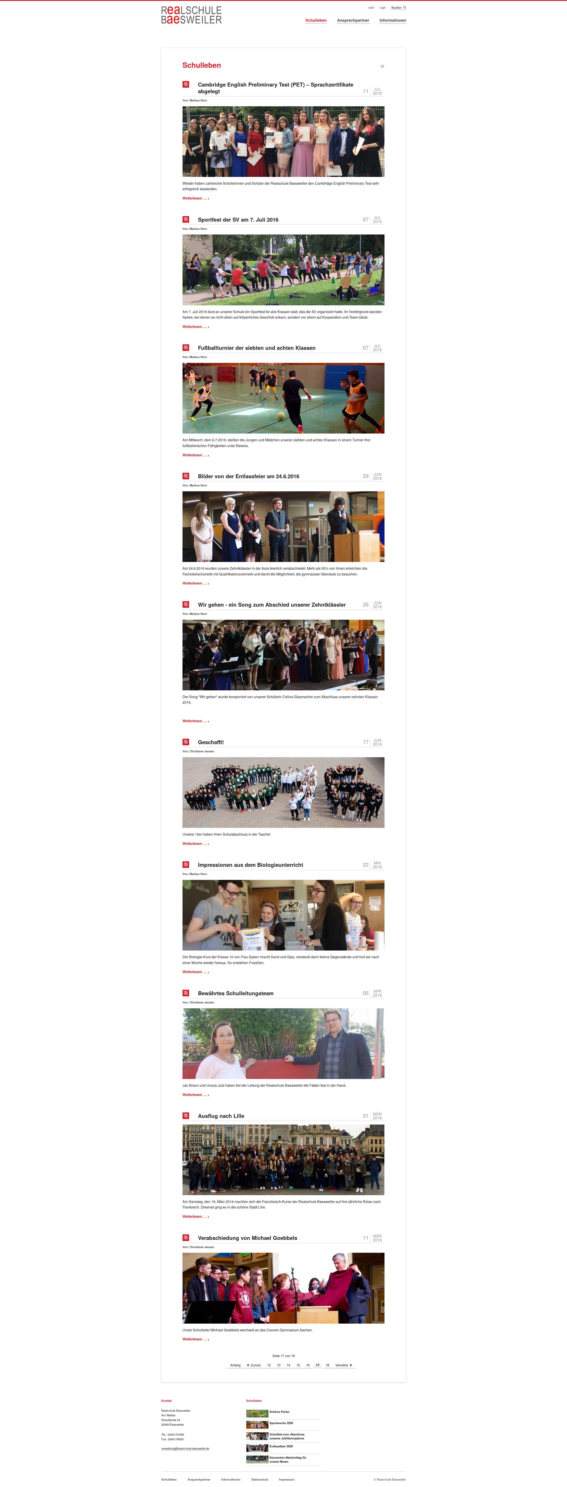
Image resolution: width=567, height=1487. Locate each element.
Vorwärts (341, 1365)
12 (269, 1365)
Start (371, 8)
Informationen (393, 20)
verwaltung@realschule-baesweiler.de (185, 1448)
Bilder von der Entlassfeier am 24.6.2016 (248, 476)
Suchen (404, 7)
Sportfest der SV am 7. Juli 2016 (238, 219)
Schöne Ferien (279, 1412)
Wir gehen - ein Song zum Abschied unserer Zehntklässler (272, 604)
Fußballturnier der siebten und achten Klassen (257, 347)
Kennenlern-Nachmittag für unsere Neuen (288, 1459)
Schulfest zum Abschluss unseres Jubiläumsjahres (287, 1436)
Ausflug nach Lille (221, 1115)
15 (298, 1365)
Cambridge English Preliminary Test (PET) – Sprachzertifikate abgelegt (275, 88)
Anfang (235, 1365)
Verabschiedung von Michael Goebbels (247, 1237)
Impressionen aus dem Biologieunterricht (250, 864)
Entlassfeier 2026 (281, 1446)
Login (383, 8)
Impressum (287, 1479)
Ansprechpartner (353, 20)
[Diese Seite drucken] (382, 66)
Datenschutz (259, 1479)
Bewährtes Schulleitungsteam (236, 993)
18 (327, 1365)
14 (288, 1365)
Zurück (256, 1365)
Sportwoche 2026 (281, 1423)
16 (308, 1365)
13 (278, 1365)
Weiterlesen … (196, 198)
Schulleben (316, 20)
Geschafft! (211, 742)
